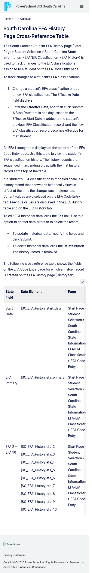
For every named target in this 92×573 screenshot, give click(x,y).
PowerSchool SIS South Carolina (40, 6)
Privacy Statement (14, 555)
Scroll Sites (10, 567)
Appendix (25, 18)
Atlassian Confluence (33, 567)
